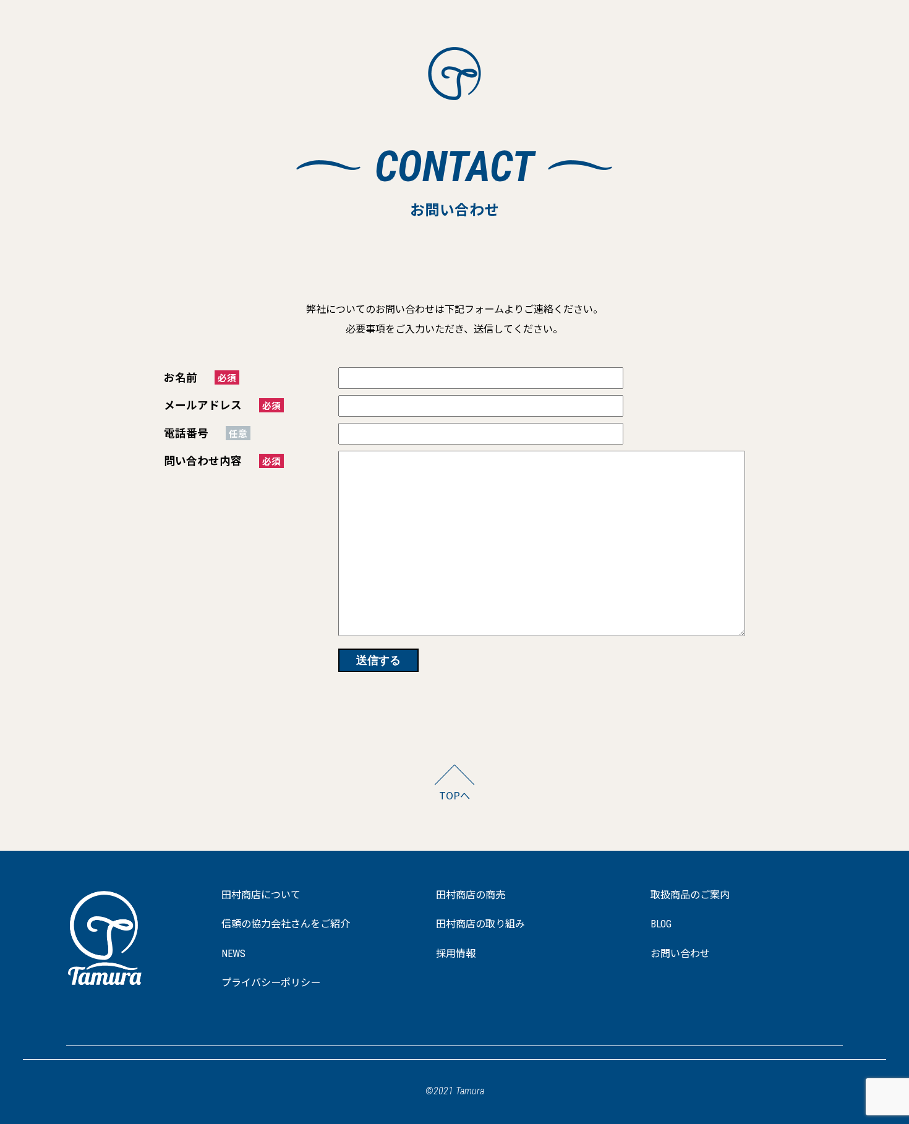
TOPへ (454, 795)
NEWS (233, 954)
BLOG (661, 924)
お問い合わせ (680, 954)
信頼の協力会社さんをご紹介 (285, 924)
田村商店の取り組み (480, 924)
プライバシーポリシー (270, 983)
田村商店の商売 (470, 895)
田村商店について (261, 895)
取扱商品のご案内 (690, 895)
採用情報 (456, 954)
